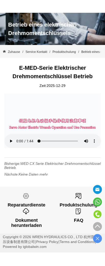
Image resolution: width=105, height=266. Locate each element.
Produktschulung (64, 52)
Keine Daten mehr (33, 174)
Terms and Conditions (77, 242)
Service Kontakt (36, 52)
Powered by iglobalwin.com (25, 247)
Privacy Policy (47, 242)
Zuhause (14, 52)
